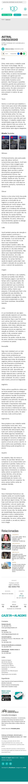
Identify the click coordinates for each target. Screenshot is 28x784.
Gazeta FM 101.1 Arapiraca (8, 667)
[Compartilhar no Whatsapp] (24, 54)
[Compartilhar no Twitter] (21, 54)
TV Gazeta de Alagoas (7, 663)
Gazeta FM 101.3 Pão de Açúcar (10, 670)
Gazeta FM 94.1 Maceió (8, 665)
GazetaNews (5, 672)
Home (3, 19)
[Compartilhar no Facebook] (18, 54)
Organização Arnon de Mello (9, 674)
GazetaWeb (4, 669)
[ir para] (18, 695)
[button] (25, 9)
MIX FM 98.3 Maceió (7, 662)
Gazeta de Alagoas (6, 660)
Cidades (25, 15)
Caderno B (17, 15)
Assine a (7, 14)
